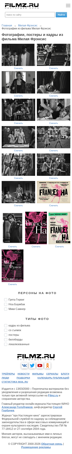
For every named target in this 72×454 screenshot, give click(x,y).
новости (23, 374)
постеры (14, 334)
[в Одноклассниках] (48, 365)
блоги (65, 374)
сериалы (52, 374)
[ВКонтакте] (24, 365)
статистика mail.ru (15, 382)
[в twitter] (32, 365)
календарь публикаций (53, 378)
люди (5, 378)
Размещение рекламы (36, 447)
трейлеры (8, 374)
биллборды (16, 339)
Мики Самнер (17, 309)
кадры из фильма (19, 325)
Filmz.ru (53, 395)
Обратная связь (51, 443)
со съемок (15, 330)
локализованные (19, 344)
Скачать (18, 68)
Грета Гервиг (16, 299)
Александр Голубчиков (17, 407)
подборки (23, 378)
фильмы (38, 374)
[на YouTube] (40, 365)
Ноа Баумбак (17, 304)
